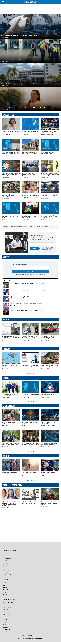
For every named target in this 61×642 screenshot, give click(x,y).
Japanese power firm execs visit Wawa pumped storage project (49, 503)
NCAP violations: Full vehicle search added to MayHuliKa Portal (30, 367)
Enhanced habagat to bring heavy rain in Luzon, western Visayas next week (49, 195)
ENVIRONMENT (9, 405)
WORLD (6, 455)
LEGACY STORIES (7, 574)
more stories (30, 344)
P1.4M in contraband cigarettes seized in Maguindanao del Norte (48, 154)
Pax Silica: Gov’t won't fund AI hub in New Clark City (50, 444)
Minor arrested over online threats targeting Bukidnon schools (29, 154)
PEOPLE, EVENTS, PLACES (13, 485)
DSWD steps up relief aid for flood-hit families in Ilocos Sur (30, 194)
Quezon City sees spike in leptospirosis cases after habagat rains (29, 337)
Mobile (5, 583)
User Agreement (7, 607)
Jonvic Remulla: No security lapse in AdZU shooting (10, 395)
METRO (6, 319)
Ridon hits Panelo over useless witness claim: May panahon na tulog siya (26, 304)
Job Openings (6, 594)
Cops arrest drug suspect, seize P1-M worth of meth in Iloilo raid (49, 216)
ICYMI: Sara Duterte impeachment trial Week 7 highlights (29, 175)
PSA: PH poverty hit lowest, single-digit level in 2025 (19, 35)
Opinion (5, 567)
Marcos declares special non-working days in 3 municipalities (26, 310)
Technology (6, 563)
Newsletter (6, 592)
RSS (4, 585)
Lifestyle (5, 560)
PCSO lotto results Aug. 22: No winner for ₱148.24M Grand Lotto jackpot (11, 175)
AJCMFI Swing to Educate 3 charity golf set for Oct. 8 (30, 502)
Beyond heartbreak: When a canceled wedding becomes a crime (27, 283)
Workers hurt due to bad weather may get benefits (48, 395)
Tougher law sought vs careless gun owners (15, 59)
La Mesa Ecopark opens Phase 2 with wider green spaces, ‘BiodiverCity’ (11, 195)
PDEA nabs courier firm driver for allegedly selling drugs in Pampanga (10, 154)
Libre (4, 622)
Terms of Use (45, 248)
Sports (4, 556)
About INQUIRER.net (8, 602)
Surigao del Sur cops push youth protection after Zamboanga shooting (48, 133)
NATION (6, 377)
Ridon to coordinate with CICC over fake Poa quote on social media (27, 290)
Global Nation (6, 570)
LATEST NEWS (8, 114)
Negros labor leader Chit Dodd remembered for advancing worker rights (11, 133)
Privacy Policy (32, 275)
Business (5, 565)
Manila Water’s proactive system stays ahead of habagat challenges (48, 337)
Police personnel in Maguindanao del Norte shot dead (10, 216)
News (4, 553)
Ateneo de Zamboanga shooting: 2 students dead (17, 84)
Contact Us (6, 590)
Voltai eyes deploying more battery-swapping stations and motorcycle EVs (50, 175)
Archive (5, 587)
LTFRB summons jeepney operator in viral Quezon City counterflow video (10, 337)
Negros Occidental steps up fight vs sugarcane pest (30, 132)
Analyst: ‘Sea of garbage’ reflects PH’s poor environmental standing (48, 424)
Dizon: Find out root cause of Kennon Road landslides (49, 366)
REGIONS (6, 348)
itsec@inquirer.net (39, 638)
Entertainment (7, 558)
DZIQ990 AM (6, 629)
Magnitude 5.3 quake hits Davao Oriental (9, 366)
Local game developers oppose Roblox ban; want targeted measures (29, 216)
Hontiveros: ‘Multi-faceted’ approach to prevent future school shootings (25, 108)
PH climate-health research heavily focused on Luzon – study (30, 424)
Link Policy (6, 609)
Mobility (5, 632)
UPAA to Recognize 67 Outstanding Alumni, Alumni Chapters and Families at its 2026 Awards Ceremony (10, 503)
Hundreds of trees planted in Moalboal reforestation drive (10, 444)
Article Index (6, 614)
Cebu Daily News (7, 627)
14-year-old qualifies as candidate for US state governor (48, 474)
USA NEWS (6, 572)
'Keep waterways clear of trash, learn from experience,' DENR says (10, 424)
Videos (6, 257)
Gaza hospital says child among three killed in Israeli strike (30, 474)
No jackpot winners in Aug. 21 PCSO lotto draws (22, 297)
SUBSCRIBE (35, 248)
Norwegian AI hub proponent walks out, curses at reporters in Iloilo (30, 445)
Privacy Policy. (49, 249)
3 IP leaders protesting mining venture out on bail (30, 395)
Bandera (5, 625)
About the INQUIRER (8, 605)
